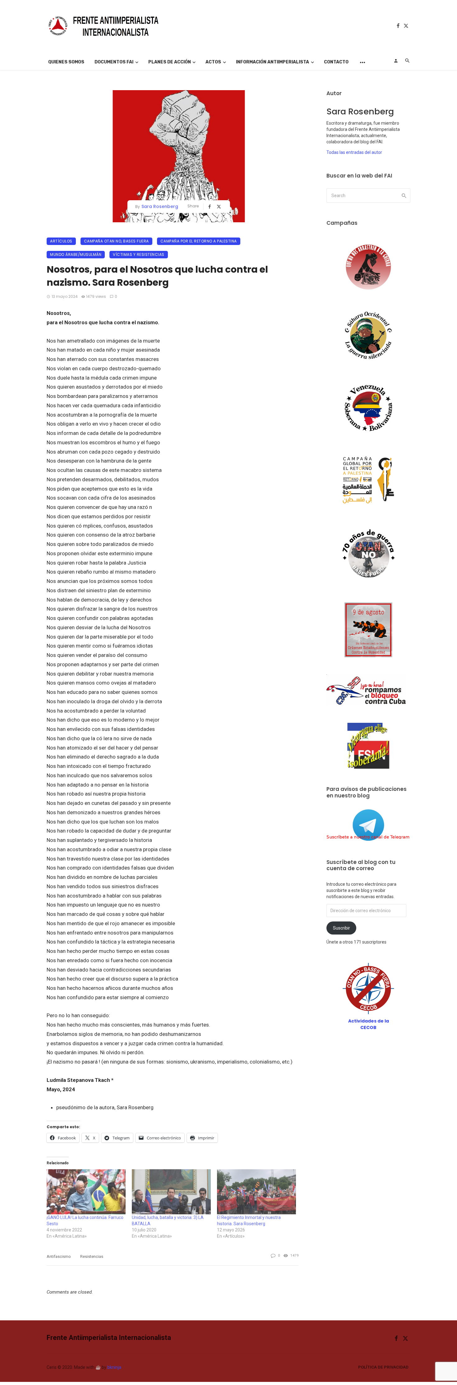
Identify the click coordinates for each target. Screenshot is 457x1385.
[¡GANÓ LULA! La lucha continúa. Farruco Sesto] (86, 1191)
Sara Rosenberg (159, 206)
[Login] (395, 60)
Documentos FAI (114, 62)
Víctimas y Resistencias (138, 254)
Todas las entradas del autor (354, 152)
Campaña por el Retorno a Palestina (198, 241)
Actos (213, 62)
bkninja (114, 1367)
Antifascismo (59, 1256)
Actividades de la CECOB (368, 1024)
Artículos (61, 241)
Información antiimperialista (272, 62)
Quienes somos (66, 62)
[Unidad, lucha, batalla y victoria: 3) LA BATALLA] (171, 1191)
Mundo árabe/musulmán (75, 254)
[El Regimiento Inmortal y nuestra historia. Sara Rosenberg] (256, 1191)
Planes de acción (169, 62)
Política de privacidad (383, 1367)
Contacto (336, 62)
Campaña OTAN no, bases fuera (116, 241)
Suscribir (341, 928)
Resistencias (91, 1256)
